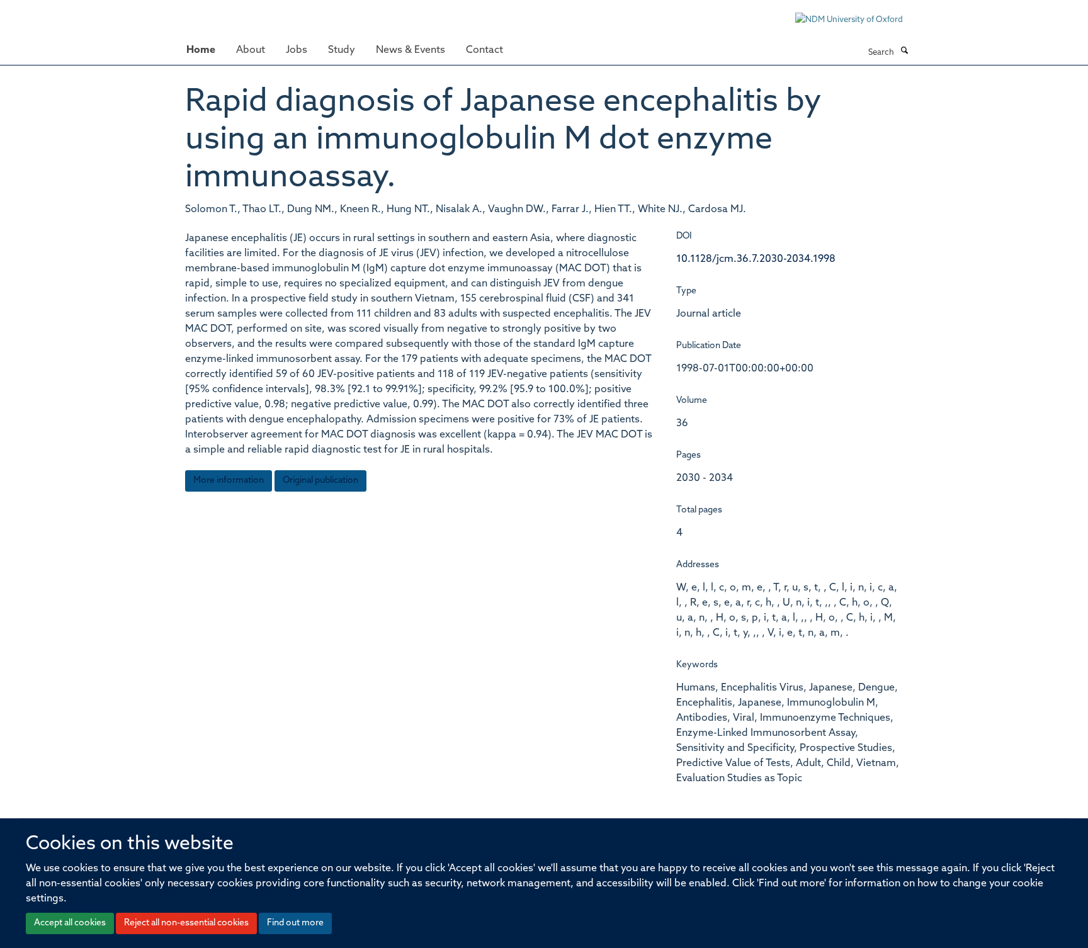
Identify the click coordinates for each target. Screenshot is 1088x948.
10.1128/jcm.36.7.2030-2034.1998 (756, 259)
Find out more (295, 923)
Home (200, 50)
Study (341, 50)
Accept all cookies (70, 923)
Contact (484, 50)
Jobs (296, 50)
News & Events (410, 50)
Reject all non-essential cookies (186, 923)
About (250, 50)
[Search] (904, 52)
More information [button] (228, 480)
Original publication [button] (320, 480)
